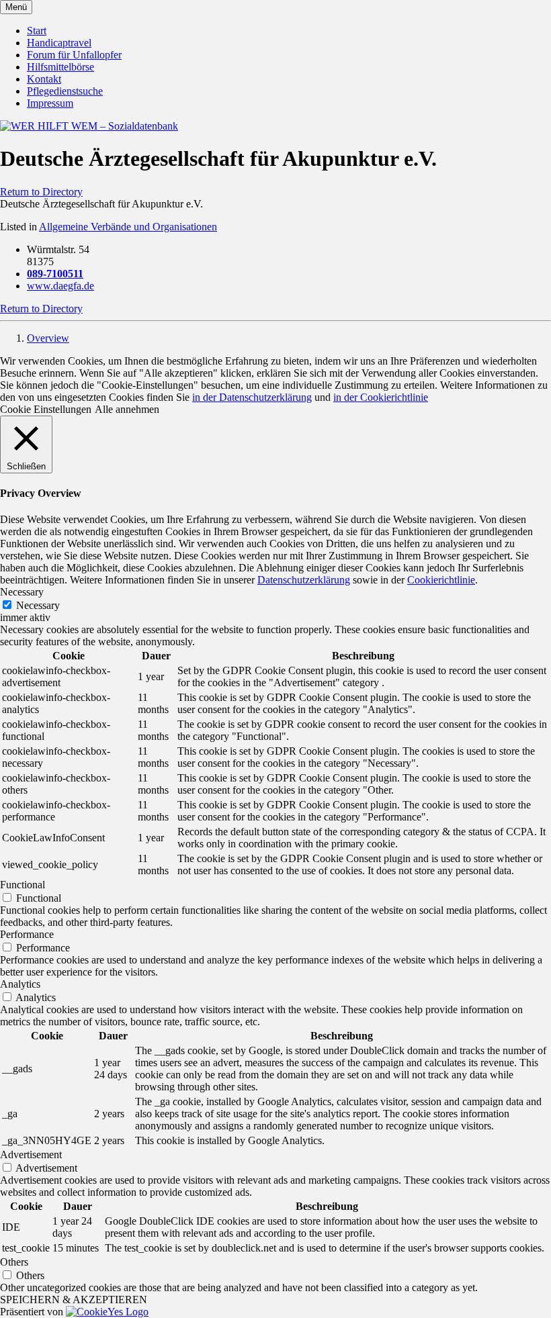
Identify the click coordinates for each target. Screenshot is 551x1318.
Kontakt (44, 79)
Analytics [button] (20, 984)
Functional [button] (22, 884)
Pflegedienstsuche (65, 91)
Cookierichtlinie (441, 579)
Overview (48, 338)
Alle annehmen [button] (127, 409)
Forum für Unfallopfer (74, 54)
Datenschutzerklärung (303, 579)
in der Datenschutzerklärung (252, 397)
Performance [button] (27, 934)
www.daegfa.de (60, 285)
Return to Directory (41, 191)
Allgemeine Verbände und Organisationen (128, 226)
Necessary (38, 605)
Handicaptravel (59, 42)
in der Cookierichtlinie (380, 397)
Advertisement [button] (31, 1154)
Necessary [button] (22, 592)
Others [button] (14, 1262)
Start (36, 30)
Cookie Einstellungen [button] (45, 409)
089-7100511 (55, 273)
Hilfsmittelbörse (60, 67)
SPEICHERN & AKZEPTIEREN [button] (73, 1299)
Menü (16, 7)
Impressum (50, 103)
